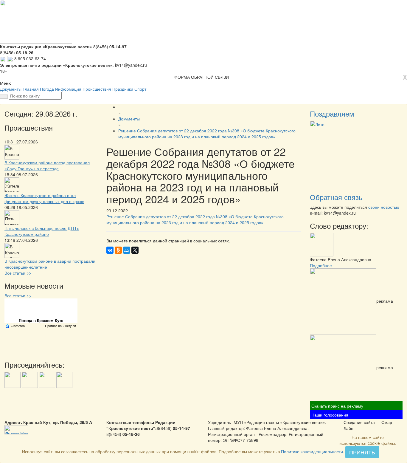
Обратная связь (336, 197)
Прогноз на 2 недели (60, 326)
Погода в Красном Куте (41, 320)
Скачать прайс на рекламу (337, 406)
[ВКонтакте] (110, 250)
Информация (68, 89)
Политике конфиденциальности (312, 451)
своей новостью (383, 207)
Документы (10, 89)
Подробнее (321, 265)
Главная (31, 89)
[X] (135, 250)
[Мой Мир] (126, 250)
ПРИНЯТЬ (362, 452)
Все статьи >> (17, 273)
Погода (47, 89)
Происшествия (97, 89)
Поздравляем (332, 113)
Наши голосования (329, 415)
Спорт (140, 89)
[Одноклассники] (118, 250)
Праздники (122, 89)
